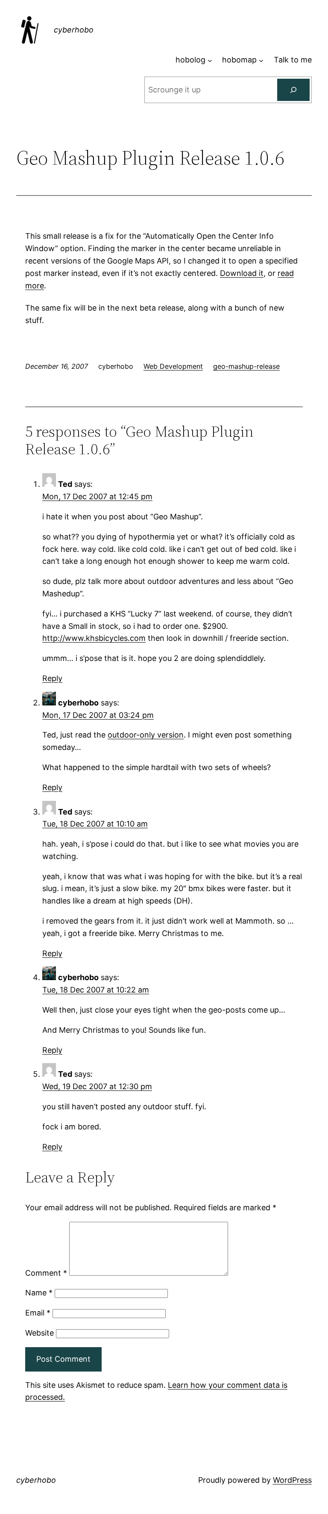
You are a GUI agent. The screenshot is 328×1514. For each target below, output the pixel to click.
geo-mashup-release (246, 366)
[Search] (293, 90)
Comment (46, 1272)
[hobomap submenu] (261, 60)
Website (39, 1332)
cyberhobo (74, 29)
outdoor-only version (146, 734)
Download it (242, 273)
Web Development (173, 366)
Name (39, 1292)
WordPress (292, 1479)
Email (37, 1312)
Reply (52, 678)
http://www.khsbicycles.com (94, 638)
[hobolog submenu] (210, 60)
